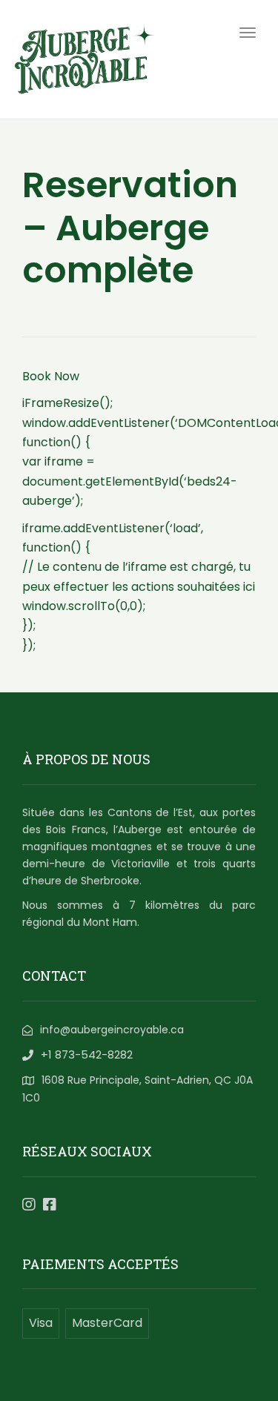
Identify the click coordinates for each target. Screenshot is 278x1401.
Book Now (50, 376)
